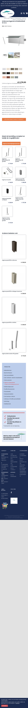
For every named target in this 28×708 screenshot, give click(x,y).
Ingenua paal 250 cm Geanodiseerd (20, 179)
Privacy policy (21, 459)
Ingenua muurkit (6, 179)
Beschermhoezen (8, 372)
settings (17, 703)
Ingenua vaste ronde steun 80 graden (19, 199)
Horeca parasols (8, 380)
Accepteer (5, 705)
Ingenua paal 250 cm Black (6, 199)
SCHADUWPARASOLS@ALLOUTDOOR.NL (4, 466)
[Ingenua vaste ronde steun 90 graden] (7, 207)
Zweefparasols (7, 403)
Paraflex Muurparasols (9, 389)
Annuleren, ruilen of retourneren (23, 466)
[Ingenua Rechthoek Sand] (12, 73)
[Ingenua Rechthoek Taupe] (12, 69)
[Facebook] (11, 492)
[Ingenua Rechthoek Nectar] (4, 77)
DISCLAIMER (22, 469)
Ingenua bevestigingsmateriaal (11, 143)
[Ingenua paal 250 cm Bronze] (14, 236)
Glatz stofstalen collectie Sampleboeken (13, 377)
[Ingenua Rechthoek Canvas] (8, 69)
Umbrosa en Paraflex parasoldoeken (12, 399)
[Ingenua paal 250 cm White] (14, 298)
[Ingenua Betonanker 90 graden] (20, 148)
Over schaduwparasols (14, 466)
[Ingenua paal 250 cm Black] (7, 187)
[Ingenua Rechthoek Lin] (16, 73)
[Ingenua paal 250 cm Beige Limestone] (14, 267)
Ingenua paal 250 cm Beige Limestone (12, 291)
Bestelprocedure (23, 462)
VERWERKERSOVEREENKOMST (23, 472)
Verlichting (6, 401)
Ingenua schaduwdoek (9, 382)
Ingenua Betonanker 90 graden (19, 160)
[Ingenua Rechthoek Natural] (4, 69)
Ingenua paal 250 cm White (9, 322)
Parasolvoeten (7, 391)
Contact (13, 469)
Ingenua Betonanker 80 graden (6, 160)
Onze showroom (13, 454)
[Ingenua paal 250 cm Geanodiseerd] (20, 168)
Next (25, 39)
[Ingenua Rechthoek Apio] (12, 77)
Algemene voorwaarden (23, 455)
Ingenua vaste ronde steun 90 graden (6, 219)
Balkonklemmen (7, 370)
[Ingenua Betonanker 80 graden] (7, 148)
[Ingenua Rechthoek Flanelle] (4, 73)
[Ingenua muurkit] (7, 168)
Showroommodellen (8, 394)
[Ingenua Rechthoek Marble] (20, 69)
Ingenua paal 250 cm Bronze (9, 260)
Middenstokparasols (8, 386)
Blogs (12, 475)
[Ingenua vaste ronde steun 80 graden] (20, 187)
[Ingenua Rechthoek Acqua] (16, 77)
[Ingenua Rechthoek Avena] (20, 73)
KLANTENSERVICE (23, 475)
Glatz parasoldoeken (9, 375)
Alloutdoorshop (14, 457)
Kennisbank (13, 476)
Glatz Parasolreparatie (14, 462)
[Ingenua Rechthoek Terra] (8, 77)
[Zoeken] (24, 13)
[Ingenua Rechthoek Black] (8, 73)
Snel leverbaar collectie (9, 396)
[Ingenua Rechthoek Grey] (16, 69)
